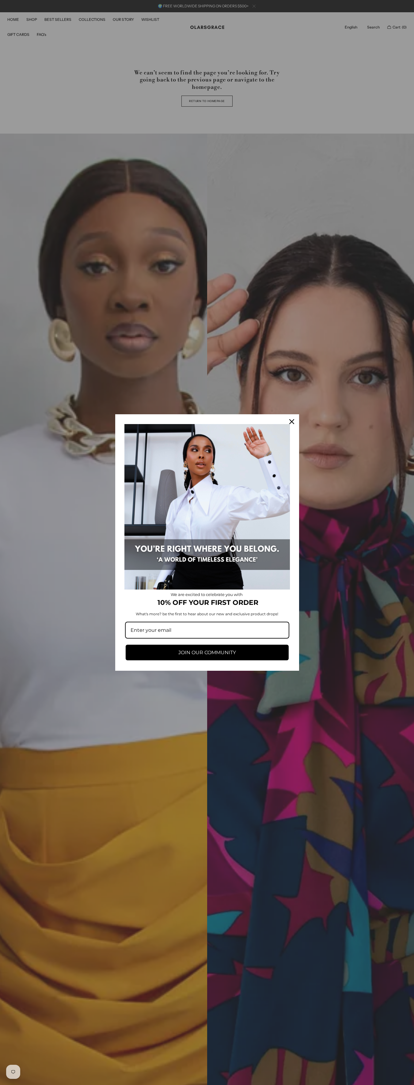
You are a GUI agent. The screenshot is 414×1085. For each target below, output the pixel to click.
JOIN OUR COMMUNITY (207, 652)
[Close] (291, 421)
